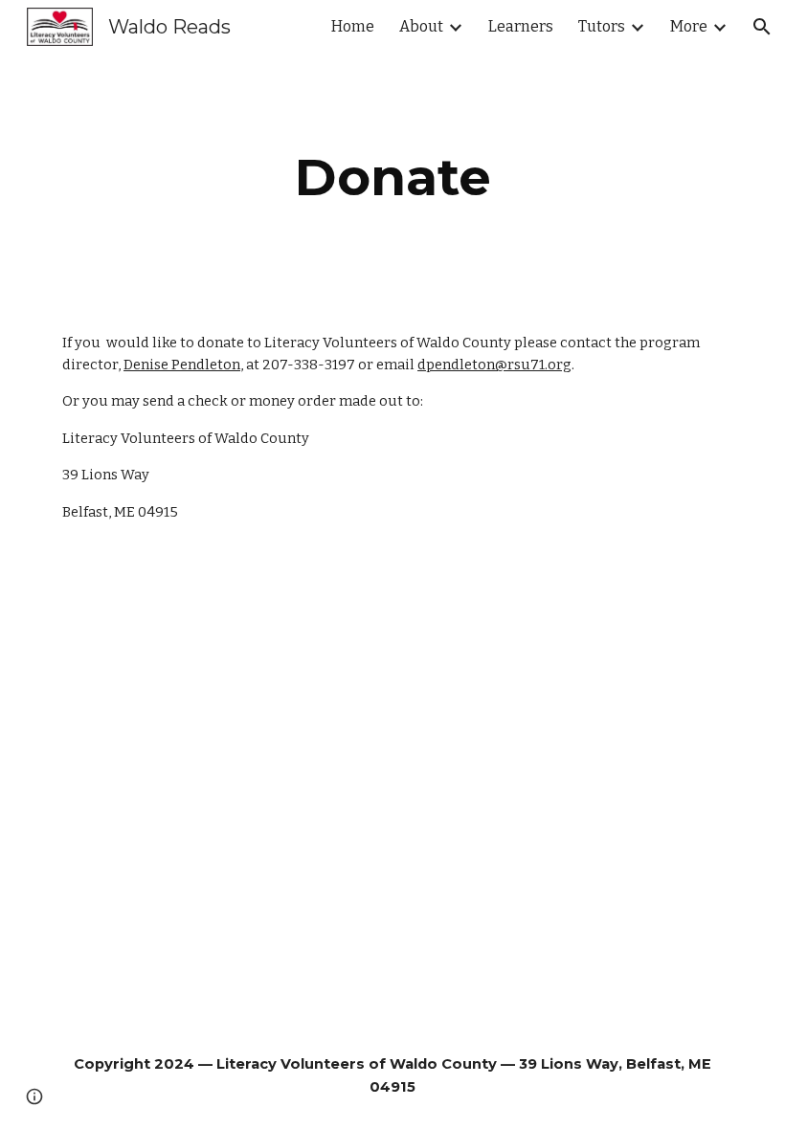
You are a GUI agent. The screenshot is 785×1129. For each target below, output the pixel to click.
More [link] (688, 26)
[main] (392, 177)
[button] (762, 27)
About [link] (421, 26)
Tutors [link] (601, 26)
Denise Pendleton (181, 364)
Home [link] (352, 26)
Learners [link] (520, 26)
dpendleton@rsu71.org (494, 364)
